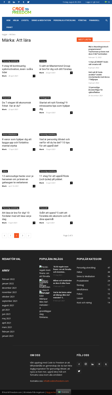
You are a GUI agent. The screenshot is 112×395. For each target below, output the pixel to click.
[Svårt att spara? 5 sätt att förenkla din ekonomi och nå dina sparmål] (56, 201)
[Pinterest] (18, 2)
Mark (4, 76)
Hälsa (16, 20)
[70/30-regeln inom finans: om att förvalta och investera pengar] (45, 276)
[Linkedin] (14, 2)
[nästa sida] (28, 235)
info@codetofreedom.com (56, 381)
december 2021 (9, 287)
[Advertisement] (76, 10)
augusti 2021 (8, 305)
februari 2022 (8, 279)
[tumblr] (23, 2)
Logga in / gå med (92, 2)
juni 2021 (6, 314)
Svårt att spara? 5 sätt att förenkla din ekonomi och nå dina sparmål (54, 216)
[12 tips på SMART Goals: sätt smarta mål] (82, 64)
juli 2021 (6, 309)
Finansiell (94, 20)
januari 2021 (8, 336)
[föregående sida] (4, 235)
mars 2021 (7, 327)
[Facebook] (4, 2)
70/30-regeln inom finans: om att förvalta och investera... (62, 269)
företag (82, 20)
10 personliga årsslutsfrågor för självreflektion (96, 89)
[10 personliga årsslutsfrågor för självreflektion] (82, 89)
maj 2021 (6, 318)
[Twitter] (28, 2)
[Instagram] (9, 2)
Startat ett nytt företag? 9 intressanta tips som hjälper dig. (54, 105)
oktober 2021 (8, 296)
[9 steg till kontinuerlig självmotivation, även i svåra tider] (18, 54)
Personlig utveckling (65, 20)
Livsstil (25, 20)
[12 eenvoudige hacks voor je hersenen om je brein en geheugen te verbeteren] (18, 164)
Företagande (45, 98)
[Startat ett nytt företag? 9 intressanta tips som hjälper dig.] (56, 90)
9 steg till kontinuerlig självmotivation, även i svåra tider (17, 69)
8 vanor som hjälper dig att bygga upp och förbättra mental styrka (17, 142)
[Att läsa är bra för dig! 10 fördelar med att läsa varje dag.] (18, 201)
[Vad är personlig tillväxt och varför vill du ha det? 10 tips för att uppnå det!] (56, 127)
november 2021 (9, 292)
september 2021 (10, 301)
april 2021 (6, 322)
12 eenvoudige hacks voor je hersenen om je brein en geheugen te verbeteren (17, 179)
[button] (106, 20)
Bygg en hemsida (53, 392)
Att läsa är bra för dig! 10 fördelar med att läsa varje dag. (16, 216)
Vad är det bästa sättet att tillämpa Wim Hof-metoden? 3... (62, 295)
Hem (8, 20)
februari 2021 (8, 331)
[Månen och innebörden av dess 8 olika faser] (45, 287)
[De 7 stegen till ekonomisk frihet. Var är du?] (18, 90)
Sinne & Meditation (41, 20)
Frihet (9, 27)
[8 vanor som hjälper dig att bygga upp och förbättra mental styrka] (18, 127)
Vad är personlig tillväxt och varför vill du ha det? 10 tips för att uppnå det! (54, 142)
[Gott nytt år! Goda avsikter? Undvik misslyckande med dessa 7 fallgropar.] (82, 74)
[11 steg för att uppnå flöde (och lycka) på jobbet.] (56, 164)
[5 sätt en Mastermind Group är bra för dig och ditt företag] (56, 54)
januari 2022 (8, 283)
